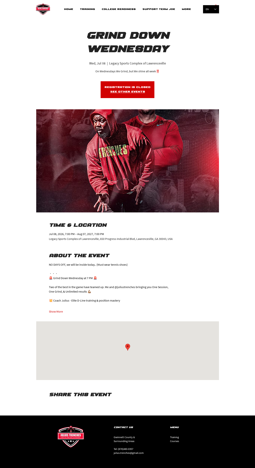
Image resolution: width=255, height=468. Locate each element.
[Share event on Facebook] (50, 404)
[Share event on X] (60, 404)
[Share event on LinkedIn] (69, 404)
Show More (56, 311)
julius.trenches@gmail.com (129, 453)
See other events (127, 91)
